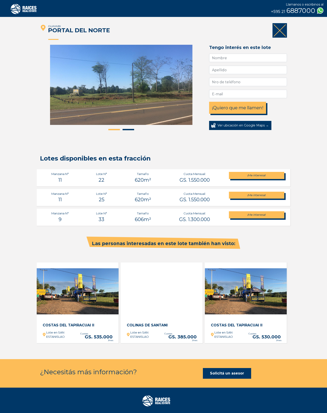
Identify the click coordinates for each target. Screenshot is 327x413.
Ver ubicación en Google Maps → (243, 125)
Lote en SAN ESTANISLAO (55, 335)
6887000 (294, 10)
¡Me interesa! (256, 175)
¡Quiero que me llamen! (237, 107)
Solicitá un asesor (227, 373)
